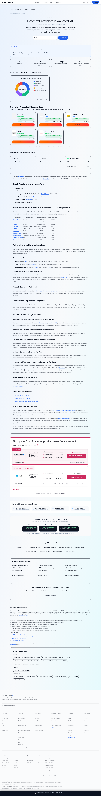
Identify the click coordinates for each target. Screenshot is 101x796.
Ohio (69, 728)
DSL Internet (38, 718)
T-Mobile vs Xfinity (43, 573)
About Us (4, 755)
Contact (4, 765)
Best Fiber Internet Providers (45, 578)
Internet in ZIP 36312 (43, 575)
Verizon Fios (51, 196)
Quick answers (21, 716)
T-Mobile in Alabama (17, 570)
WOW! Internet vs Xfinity (18, 575)
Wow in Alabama (19, 680)
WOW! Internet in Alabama (71, 570)
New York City (88, 723)
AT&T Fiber (4, 713)
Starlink (15, 224)
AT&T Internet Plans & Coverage (46, 568)
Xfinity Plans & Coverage (71, 565)
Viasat (15, 222)
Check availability (22, 728)
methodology (13, 644)
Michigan (70, 735)
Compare (37, 2)
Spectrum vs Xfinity (56, 713)
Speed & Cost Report (23, 747)
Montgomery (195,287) (65, 547)
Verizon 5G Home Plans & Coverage (73, 568)
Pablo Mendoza (42, 24)
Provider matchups (22, 732)
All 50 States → (71, 737)
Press (3, 767)
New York (70, 720)
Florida (69, 718)
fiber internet (43, 275)
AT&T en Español (49, 762)
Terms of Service (6, 762)
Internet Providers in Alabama (22, 670)
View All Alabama (70, 551)
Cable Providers (39, 730)
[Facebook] (46, 775)
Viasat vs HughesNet (56, 725)
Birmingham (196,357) (50, 547)
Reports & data (22, 723)
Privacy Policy (5, 760)
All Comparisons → (55, 728)
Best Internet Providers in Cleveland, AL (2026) (56, 657)
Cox (3, 725)
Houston (86, 716)
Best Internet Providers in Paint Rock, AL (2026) (27, 660)
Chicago (86, 718)
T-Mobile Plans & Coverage (45, 565)
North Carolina (71, 732)
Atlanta (86, 735)
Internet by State (19, 9)
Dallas (86, 725)
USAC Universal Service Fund (19, 638)
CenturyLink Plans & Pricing (22, 395)
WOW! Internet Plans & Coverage (20, 568)
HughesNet (46, 179)
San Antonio (87, 728)
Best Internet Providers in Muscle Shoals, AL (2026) (28, 657)
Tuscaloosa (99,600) (31, 551)
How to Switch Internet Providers (20, 578)
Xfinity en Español (49, 765)
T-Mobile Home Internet (46, 676)
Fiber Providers (38, 728)
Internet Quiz (21, 739)
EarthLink (16, 767)
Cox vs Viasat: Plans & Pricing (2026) (24, 398)
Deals (19, 720)
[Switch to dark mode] (90, 2)
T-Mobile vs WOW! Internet (71, 573)
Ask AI (96, 2)
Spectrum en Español (50, 760)
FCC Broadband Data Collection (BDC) (64, 410)
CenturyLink (16, 758)
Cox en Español (48, 770)
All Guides (20, 713)
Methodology (21, 744)
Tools (51, 2)
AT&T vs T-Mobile (55, 718)
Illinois (69, 723)
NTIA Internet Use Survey (18, 640)
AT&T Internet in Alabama (18, 573)
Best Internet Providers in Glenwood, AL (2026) (27, 664)
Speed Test (21, 737)
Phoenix (86, 720)
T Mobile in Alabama (61, 676)
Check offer (23, 125)
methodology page (18, 386)
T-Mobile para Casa (49, 758)
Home (11, 9)
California (70, 713)
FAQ (19, 742)
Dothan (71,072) (21, 547)
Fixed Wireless (45, 194)
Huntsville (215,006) (35, 547)
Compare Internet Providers (72, 575)
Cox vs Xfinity (54, 720)
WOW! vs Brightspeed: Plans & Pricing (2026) (27, 401)
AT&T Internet (70, 164)
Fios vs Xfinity (54, 716)
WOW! (32, 196)
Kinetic (15, 765)
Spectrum (16, 231)
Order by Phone (85, 2)
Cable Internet (38, 716)
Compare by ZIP (22, 725)
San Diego (87, 730)
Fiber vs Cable (30, 760)
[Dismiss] (84, 793)
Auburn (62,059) (57, 551)
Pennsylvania (71, 725)
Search (64, 37)
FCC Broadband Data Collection (20, 635)
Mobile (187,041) (79, 547)
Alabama (27, 9)
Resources (58, 2)
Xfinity (41, 161)
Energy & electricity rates (24, 730)
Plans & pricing (21, 718)
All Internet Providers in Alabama (20, 565)
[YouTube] (43, 775)
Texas (69, 716)
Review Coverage (50, 595)
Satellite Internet (39, 720)
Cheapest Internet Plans (33, 758)
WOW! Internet (43, 164)
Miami (86, 732)
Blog (19, 735)
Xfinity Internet (19, 676)
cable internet (63, 277)
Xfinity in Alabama (42, 570)
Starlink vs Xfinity (55, 723)
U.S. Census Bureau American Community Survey (24, 636)
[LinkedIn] (57, 775)
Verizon (49, 267)
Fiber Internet (38, 713)
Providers (45, 2)
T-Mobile (69, 161)
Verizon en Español (49, 767)
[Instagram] (49, 775)
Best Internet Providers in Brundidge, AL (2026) (55, 660)
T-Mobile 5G (5, 728)
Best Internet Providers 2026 (34, 755)
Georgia (70, 730)
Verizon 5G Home (71, 166)
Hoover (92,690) (45, 551)
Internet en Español (49, 755)
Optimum (16, 755)
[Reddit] (55, 775)
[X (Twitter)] (52, 775)
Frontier (4, 716)
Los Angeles (87, 713)
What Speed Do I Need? (33, 762)
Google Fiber (5, 730)
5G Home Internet (39, 723)
